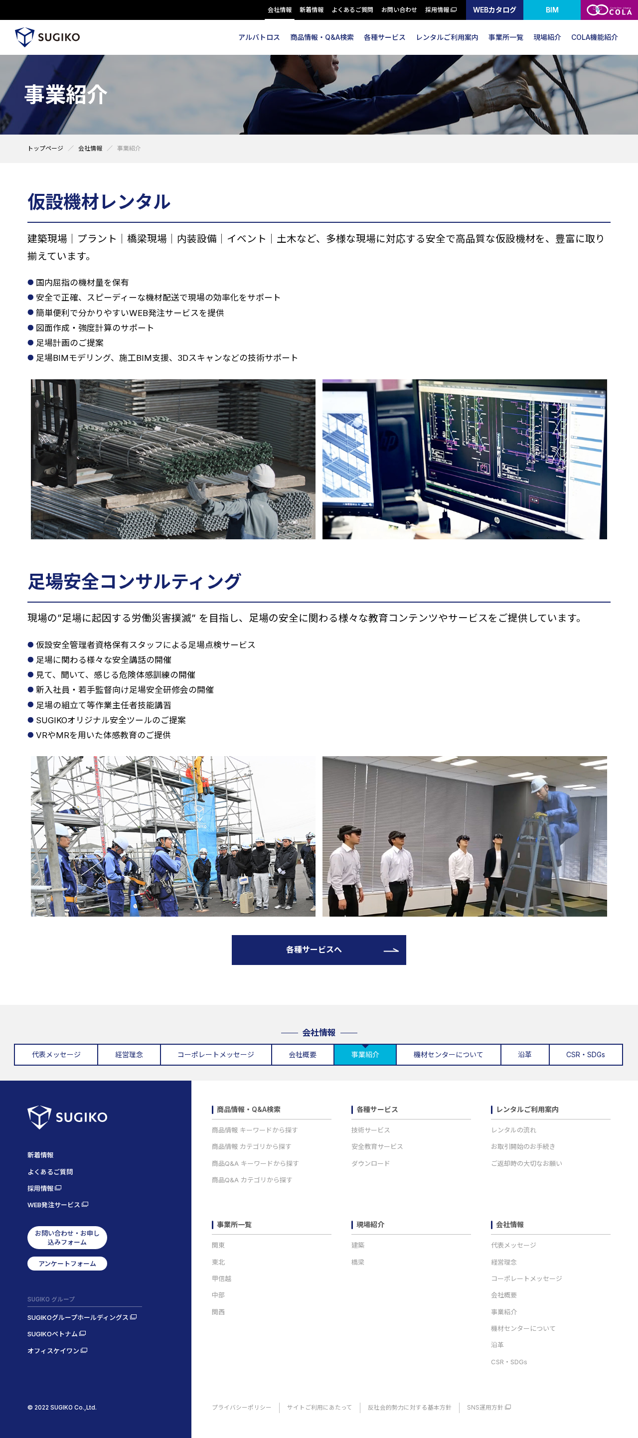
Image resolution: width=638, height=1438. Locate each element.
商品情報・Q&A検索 (322, 37)
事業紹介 (504, 1312)
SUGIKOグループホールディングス (78, 1317)
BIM (552, 9)
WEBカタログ (494, 9)
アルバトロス (259, 37)
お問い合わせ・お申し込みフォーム (67, 1237)
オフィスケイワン (53, 1351)
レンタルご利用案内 (447, 37)
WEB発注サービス (53, 1205)
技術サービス (370, 1130)
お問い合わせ (399, 9)
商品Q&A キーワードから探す (255, 1163)
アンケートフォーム (67, 1264)
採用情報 (437, 9)
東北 (218, 1262)
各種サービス (385, 37)
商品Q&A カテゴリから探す (252, 1180)
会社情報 (280, 9)
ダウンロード (370, 1163)
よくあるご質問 (352, 9)
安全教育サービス (377, 1146)
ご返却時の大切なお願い (526, 1163)
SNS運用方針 (485, 1407)
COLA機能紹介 (594, 37)
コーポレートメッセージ (526, 1278)
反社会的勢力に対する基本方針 (410, 1407)
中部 (218, 1295)
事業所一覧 (505, 37)
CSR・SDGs (509, 1362)
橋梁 (357, 1262)
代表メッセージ (513, 1245)
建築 (357, 1245)
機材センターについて (523, 1328)
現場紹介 (547, 37)
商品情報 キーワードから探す (255, 1130)
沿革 (497, 1345)
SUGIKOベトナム (52, 1334)
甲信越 (221, 1278)
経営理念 (504, 1262)
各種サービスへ (314, 950)
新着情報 (311, 9)
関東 (218, 1245)
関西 (218, 1312)
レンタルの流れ (513, 1130)
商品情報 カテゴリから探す (252, 1146)
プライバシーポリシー (242, 1407)
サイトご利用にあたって (319, 1407)
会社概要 (504, 1295)
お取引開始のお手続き (523, 1146)
